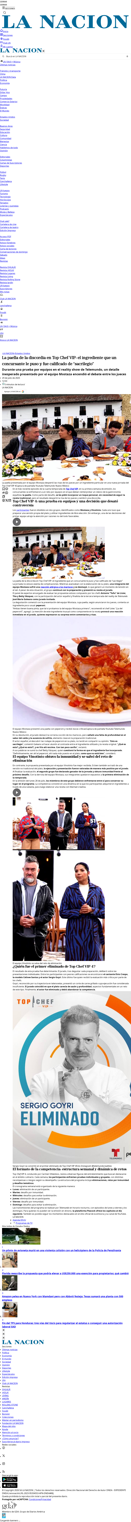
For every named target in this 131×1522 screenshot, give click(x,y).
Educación (5, 132)
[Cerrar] (43, 51)
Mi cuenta (8, 46)
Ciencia (3, 144)
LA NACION (8, 353)
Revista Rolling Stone (10, 279)
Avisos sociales (7, 245)
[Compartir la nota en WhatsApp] (6, 493)
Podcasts (4, 209)
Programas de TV (24, 1223)
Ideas (2, 258)
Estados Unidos (7, 117)
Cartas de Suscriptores (11, 163)
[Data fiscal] (4, 1517)
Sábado (3, 255)
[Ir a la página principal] (65, 27)
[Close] (3, 1330)
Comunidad (5, 138)
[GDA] (9, 1508)
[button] (65, 195)
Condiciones (35, 1499)
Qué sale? (4, 221)
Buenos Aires (6, 126)
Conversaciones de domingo (14, 251)
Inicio (5, 31)
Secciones (8, 35)
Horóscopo (5, 199)
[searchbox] (64, 56)
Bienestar (4, 141)
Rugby (3, 175)
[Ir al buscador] (4, 12)
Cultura (3, 135)
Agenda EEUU (19, 1220)
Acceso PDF (5, 236)
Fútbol (3, 172)
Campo (3, 95)
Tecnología (5, 196)
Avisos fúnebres (7, 242)
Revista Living (6, 276)
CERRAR (3, 2)
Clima (2, 74)
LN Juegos (5, 190)
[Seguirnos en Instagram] (3, 1464)
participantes (23, 510)
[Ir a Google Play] (9, 1481)
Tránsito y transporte (10, 71)
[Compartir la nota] (3, 493)
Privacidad (46, 1499)
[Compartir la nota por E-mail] (9, 500)
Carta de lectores (8, 248)
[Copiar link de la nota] (3, 496)
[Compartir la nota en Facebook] (3, 500)
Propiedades (6, 98)
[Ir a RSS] (3, 1472)
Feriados (4, 202)
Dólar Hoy (5, 92)
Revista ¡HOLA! (7, 270)
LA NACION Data (8, 77)
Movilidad (4, 104)
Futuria (3, 89)
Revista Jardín (6, 282)
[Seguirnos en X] (3, 1456)
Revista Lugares (7, 273)
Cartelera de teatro (9, 227)
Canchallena (6, 181)
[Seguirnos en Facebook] (3, 1448)
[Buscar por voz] (127, 56)
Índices (3, 107)
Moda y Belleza (7, 212)
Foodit (6, 39)
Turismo (4, 193)
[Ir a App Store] (9, 1487)
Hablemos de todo (9, 147)
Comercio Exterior (9, 101)
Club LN (6, 43)
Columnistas (6, 159)
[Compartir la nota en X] (6, 500)
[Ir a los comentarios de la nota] (6, 489)
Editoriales (5, 156)
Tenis (2, 178)
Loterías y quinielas (9, 205)
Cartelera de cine (8, 224)
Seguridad (5, 129)
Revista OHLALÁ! (8, 267)
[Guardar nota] (3, 489)
